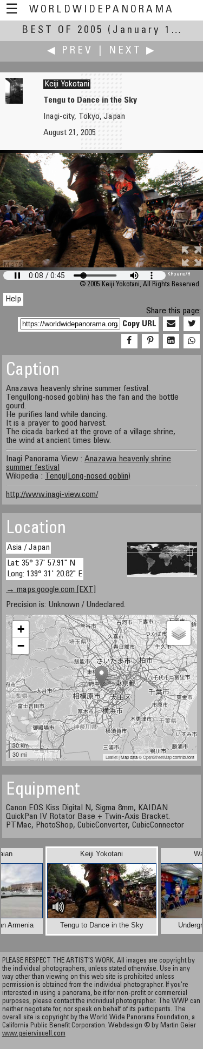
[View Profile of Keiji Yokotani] (14, 101)
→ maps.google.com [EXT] (51, 590)
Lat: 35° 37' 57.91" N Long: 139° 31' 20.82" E (44, 568)
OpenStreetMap (157, 757)
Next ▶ (132, 51)
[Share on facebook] (129, 341)
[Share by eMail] (171, 324)
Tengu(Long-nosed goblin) (87, 476)
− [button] (20, 646)
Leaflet (111, 757)
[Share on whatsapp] (192, 341)
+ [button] (20, 629)
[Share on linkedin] (171, 341)
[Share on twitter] (192, 324)
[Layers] (179, 633)
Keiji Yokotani (66, 84)
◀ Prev (70, 51)
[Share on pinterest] (150, 341)
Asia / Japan (28, 547)
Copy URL (139, 324)
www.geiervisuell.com (34, 1034)
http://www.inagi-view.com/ (52, 494)
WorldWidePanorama (101, 10)
